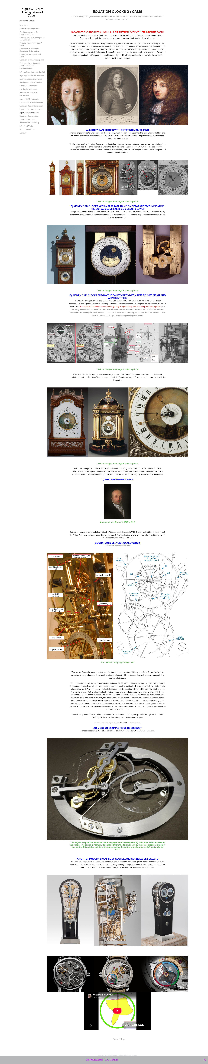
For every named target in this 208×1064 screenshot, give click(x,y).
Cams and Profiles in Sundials (31, 102)
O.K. (107, 1059)
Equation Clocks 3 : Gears (29, 116)
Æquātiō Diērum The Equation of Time (33, 12)
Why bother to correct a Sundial (32, 72)
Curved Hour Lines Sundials (31, 79)
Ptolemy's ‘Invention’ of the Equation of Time (30, 64)
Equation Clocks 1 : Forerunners (32, 109)
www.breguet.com (146, 730)
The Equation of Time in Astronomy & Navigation (29, 50)
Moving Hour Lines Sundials (31, 82)
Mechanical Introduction (29, 99)
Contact (23, 133)
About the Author (27, 129)
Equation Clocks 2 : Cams (29, 113)
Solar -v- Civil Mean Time (29, 29)
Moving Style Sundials (28, 89)
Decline (114, 1059)
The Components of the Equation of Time (29, 33)
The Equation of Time (27, 21)
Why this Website (26, 126)
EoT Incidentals (26, 69)
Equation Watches (27, 119)
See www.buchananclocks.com (117, 545)
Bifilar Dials (24, 96)
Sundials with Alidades (29, 92)
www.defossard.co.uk (145, 867)
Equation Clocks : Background (31, 106)
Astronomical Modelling (29, 123)
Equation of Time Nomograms (32, 60)
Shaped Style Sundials (28, 86)
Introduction (25, 25)
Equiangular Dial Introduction (32, 75)
